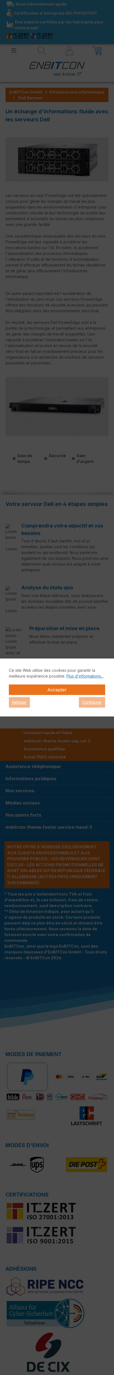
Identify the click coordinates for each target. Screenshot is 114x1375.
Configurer (92, 702)
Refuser (19, 702)
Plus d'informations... (84, 676)
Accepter (57, 689)
